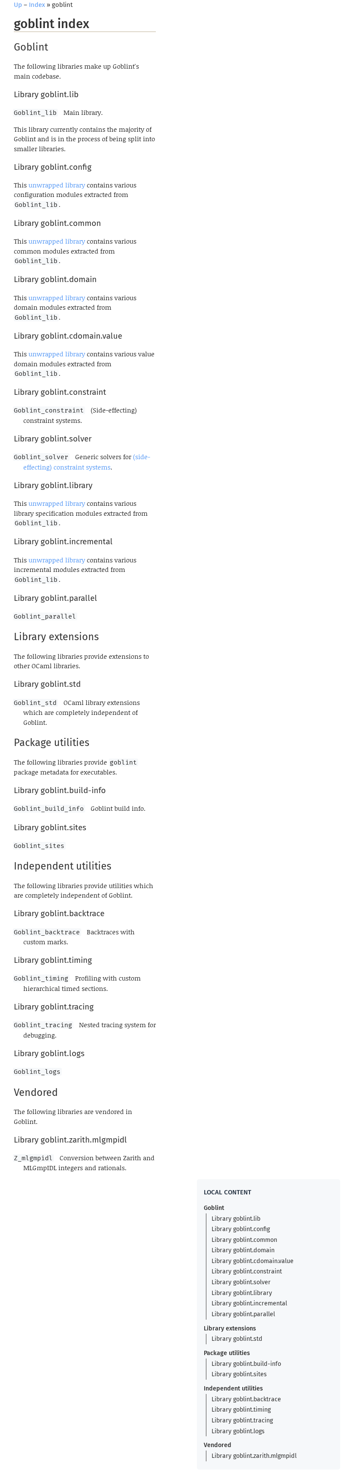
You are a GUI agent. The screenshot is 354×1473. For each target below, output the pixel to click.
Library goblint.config (241, 1229)
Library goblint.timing (241, 1409)
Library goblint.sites (239, 1374)
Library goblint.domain (243, 1250)
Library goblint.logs (238, 1431)
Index (37, 5)
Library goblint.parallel (243, 1314)
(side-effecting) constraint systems (86, 462)
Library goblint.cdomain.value (253, 1261)
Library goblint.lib (236, 1218)
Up (18, 5)
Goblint (214, 1208)
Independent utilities (233, 1388)
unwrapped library (56, 185)
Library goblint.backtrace (246, 1399)
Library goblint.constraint (247, 1271)
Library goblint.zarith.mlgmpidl (254, 1456)
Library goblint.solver (241, 1282)
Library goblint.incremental (249, 1303)
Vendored (217, 1445)
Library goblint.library (242, 1293)
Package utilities (227, 1353)
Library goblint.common (244, 1240)
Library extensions (230, 1328)
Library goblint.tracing (242, 1420)
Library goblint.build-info (246, 1364)
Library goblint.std (237, 1339)
